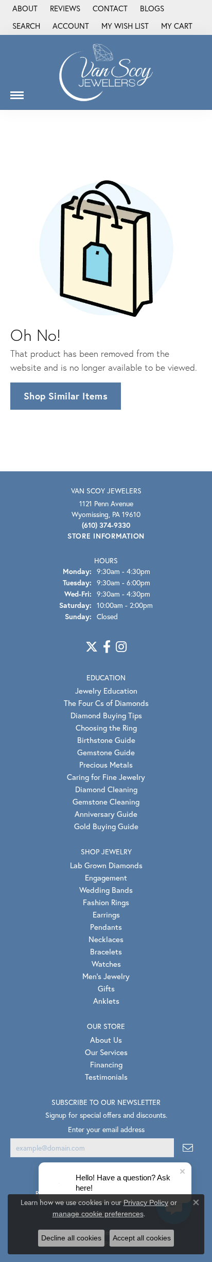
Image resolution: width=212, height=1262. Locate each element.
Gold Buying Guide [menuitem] (106, 826)
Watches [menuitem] (106, 964)
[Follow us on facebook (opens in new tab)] (107, 647)
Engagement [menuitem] (106, 877)
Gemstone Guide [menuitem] (106, 752)
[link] (24, 8)
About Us (106, 1040)
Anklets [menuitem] (106, 1001)
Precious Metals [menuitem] (106, 764)
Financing (106, 1064)
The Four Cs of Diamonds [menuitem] (106, 703)
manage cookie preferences (98, 1214)
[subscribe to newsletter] (188, 1147)
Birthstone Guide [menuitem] (106, 740)
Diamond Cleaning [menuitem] (106, 789)
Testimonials (106, 1077)
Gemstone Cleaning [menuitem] (106, 801)
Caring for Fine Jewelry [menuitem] (106, 777)
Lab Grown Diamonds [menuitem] (106, 865)
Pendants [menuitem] (106, 927)
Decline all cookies (71, 1238)
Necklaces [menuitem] (106, 939)
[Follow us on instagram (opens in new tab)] (121, 647)
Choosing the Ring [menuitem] (106, 727)
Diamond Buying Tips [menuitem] (106, 715)
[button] (25, 26)
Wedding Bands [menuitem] (106, 890)
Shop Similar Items (66, 396)
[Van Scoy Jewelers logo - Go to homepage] (106, 72)
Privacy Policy (145, 1202)
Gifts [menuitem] (106, 988)
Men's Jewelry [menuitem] (106, 976)
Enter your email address (106, 1129)
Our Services (106, 1052)
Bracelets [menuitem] (106, 951)
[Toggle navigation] (17, 91)
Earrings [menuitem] (106, 914)
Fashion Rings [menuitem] (106, 902)
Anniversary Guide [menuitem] (106, 814)
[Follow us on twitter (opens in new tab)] (91, 647)
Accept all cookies (142, 1238)
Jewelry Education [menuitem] (106, 690)
